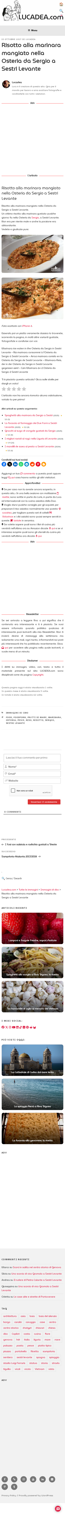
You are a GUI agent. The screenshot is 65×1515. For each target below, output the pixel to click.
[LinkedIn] (17, 1027)
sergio (49, 720)
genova (7, 1340)
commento (29, 473)
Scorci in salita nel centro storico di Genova (37, 1267)
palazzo (7, 1345)
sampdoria (49, 1351)
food (9, 717)
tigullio (7, 1369)
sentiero (8, 1357)
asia (23, 1316)
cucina (37, 1334)
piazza (7, 1351)
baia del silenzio (48, 1316)
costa (27, 1334)
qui (13, 477)
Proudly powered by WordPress (36, 1495)
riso (29, 720)
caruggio (31, 1322)
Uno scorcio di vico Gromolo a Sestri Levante (37, 1274)
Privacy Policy (9, 1495)
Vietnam (39, 1369)
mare (47, 1340)
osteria (11, 720)
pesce (21, 720)
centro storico (11, 1328)
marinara (54, 717)
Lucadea (31, 39)
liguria (37, 1340)
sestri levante (15, 723)
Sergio (35, 217)
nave (57, 1340)
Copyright (37, 675)
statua (33, 1363)
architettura (10, 1316)
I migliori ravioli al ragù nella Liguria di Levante (31, 439)
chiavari (40, 1328)
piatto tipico (44, 1345)
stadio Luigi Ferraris (14, 1363)
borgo (6, 1322)
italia (27, 1340)
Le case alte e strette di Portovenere (34, 1297)
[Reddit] (31, 1027)
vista (51, 1369)
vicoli (17, 1369)
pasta (20, 1345)
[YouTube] (13, 1027)
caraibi (18, 1322)
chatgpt (27, 1328)
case (42, 1322)
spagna (40, 1357)
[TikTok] (20, 1027)
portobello (21, 1351)
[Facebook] (3, 1027)
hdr (18, 1340)
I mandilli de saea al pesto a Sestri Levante (29, 446)
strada (55, 1363)
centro (52, 1322)
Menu (34, 30)
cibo (5, 1334)
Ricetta (35, 1351)
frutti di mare (37, 717)
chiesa (51, 1328)
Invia (27, 881)
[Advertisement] (32, 139)
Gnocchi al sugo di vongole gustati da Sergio (30, 431)
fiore (47, 1334)
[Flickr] (24, 1027)
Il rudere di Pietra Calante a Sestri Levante (38, 1280)
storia (44, 1363)
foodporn (20, 717)
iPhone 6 (27, 326)
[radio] (4, 389)
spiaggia (54, 1357)
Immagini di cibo (17, 712)
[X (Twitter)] (6, 1027)
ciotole (17, 520)
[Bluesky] (34, 1027)
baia (32, 1316)
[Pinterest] (27, 1027)
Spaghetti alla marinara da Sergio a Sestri (29, 415)
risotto (38, 720)
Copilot (16, 1334)
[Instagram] (10, 1027)
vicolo (27, 1369)
